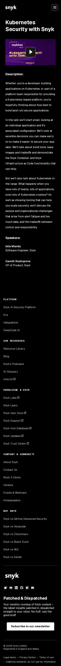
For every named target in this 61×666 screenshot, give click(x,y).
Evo (5, 315)
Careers (8, 485)
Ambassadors (12, 500)
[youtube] (11, 588)
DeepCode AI (11, 330)
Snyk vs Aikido (12, 557)
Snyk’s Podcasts (13, 364)
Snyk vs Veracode (14, 526)
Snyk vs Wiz (11, 549)
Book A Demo (12, 477)
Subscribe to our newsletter (30, 626)
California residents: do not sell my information (31, 661)
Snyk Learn (10, 405)
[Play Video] (30, 52)
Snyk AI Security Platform (19, 307)
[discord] (32, 588)
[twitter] (5, 588)
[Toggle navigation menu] (55, 7)
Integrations (10, 322)
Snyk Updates (12, 436)
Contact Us (10, 470)
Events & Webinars (15, 492)
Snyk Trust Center (14, 443)
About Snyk (10, 462)
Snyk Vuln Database (16, 428)
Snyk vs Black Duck (16, 542)
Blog (6, 356)
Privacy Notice (27, 657)
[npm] (27, 588)
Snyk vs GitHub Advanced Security (25, 519)
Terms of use (46, 657)
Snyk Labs (10, 398)
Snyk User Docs (13, 413)
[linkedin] (16, 588)
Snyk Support (12, 420)
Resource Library (14, 348)
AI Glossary (10, 371)
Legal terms (9, 657)
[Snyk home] (11, 7)
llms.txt (8, 379)
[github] (22, 588)
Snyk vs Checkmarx (15, 534)
